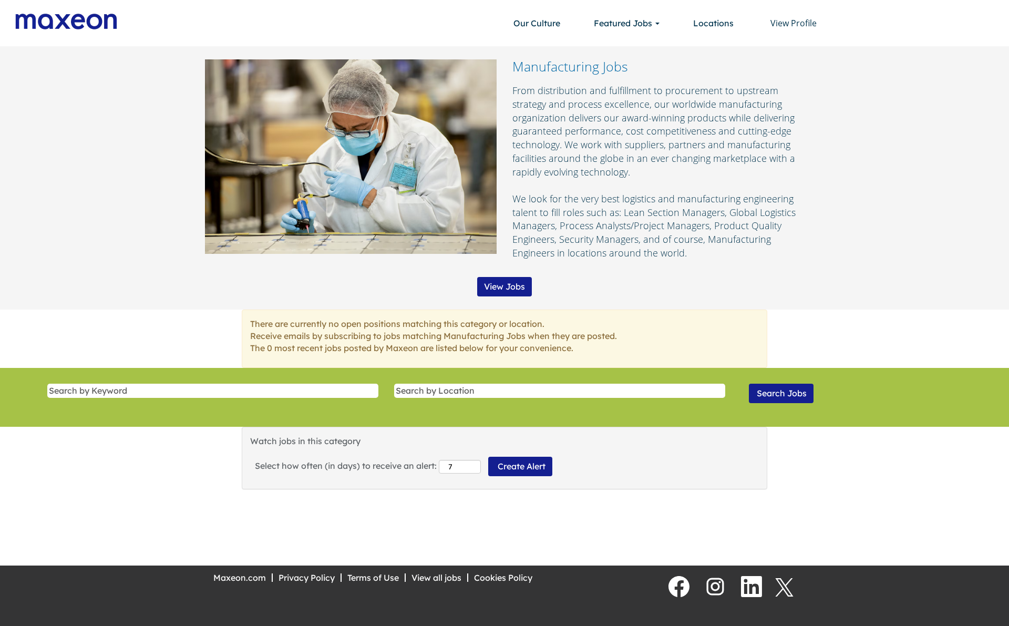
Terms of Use (373, 577)
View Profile (793, 23)
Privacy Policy (307, 577)
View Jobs (504, 286)
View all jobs (436, 577)
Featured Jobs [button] (624, 23)
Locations (713, 23)
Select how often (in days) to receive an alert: (346, 465)
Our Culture (536, 23)
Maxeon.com (239, 577)
